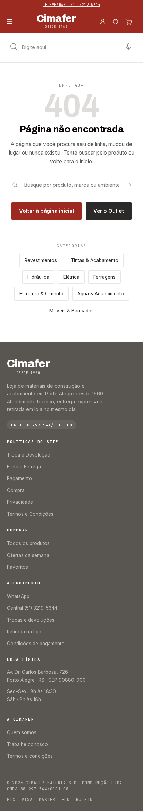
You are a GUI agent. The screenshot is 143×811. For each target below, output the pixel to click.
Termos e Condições (30, 514)
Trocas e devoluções (30, 620)
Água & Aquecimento (100, 293)
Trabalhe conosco (27, 744)
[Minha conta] (102, 21)
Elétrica (71, 277)
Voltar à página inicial (46, 210)
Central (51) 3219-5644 (32, 608)
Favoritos (17, 567)
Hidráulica (38, 277)
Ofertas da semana (28, 555)
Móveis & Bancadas (71, 310)
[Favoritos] (115, 21)
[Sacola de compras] (129, 21)
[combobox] (71, 47)
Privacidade (20, 502)
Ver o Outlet (108, 210)
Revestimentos (41, 260)
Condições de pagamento (36, 643)
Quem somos (21, 732)
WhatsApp (18, 596)
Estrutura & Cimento (41, 293)
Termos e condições (30, 756)
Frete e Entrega (24, 466)
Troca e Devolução (28, 455)
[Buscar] (129, 185)
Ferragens (104, 277)
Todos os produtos (28, 543)
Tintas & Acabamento (94, 260)
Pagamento (19, 478)
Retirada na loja (24, 631)
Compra (16, 490)
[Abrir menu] (9, 21)
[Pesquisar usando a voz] (128, 47)
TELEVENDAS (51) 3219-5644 (71, 4)
